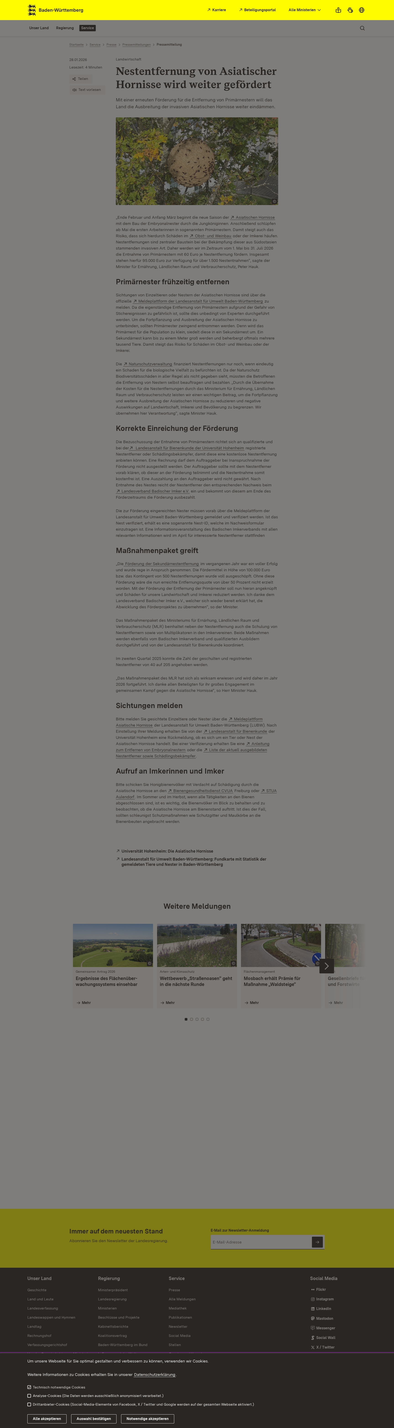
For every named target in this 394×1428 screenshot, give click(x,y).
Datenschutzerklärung (154, 1374)
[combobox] (305, 10)
